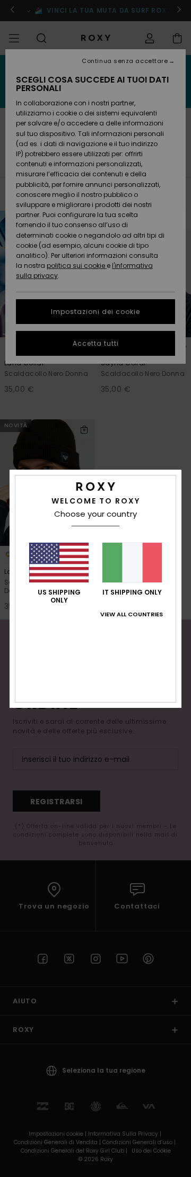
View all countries (131, 614)
